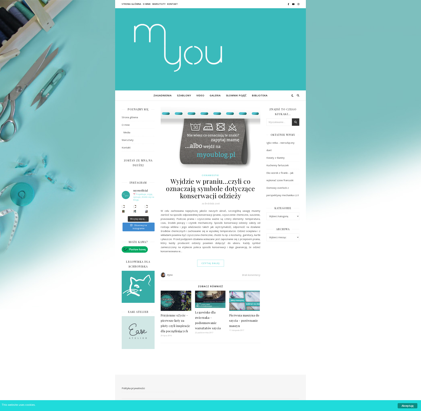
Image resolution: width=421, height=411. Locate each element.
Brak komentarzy (251, 275)
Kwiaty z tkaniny (275, 157)
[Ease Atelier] (138, 249)
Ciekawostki (210, 175)
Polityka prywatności (133, 388)
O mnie (147, 4)
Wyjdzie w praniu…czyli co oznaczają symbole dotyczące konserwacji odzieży (210, 188)
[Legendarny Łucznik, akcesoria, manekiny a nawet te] (135, 206)
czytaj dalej (210, 263)
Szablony (184, 95)
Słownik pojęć (236, 95)
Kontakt (172, 4)
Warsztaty (159, 4)
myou (170, 274)
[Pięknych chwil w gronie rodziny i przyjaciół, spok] (123, 211)
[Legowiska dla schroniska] (138, 287)
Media (126, 132)
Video (200, 95)
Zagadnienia (162, 95)
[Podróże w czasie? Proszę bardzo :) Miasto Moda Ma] (146, 206)
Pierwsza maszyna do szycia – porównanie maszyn (244, 320)
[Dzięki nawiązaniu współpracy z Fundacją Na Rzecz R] (135, 211)
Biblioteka (260, 95)
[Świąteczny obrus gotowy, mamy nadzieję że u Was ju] (146, 211)
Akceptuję (408, 406)
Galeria (215, 95)
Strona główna (131, 4)
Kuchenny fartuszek (277, 165)
